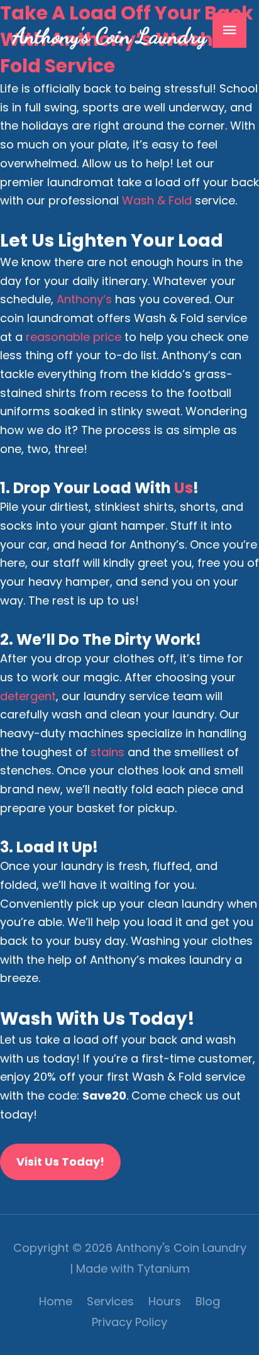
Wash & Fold (157, 200)
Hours (164, 1301)
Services (110, 1301)
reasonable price (73, 337)
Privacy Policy (129, 1322)
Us (183, 487)
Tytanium (163, 1268)
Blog (208, 1301)
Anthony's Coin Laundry (109, 36)
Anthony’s (84, 299)
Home (55, 1301)
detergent (28, 696)
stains (107, 752)
